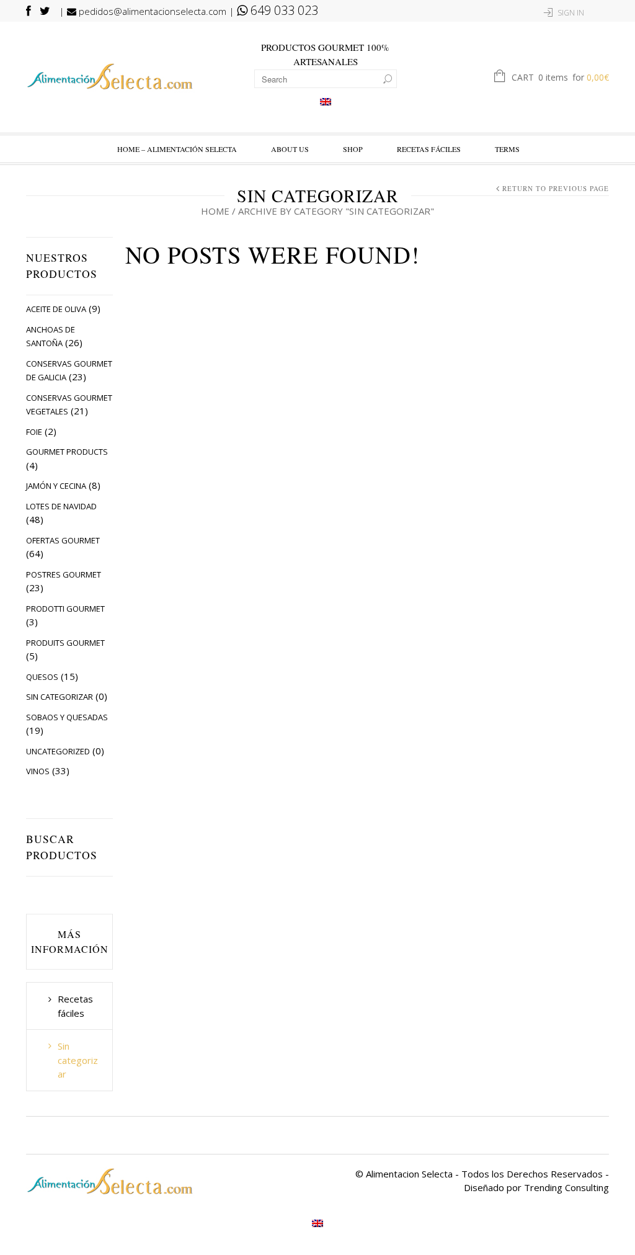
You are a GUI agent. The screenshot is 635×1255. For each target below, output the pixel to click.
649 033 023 (282, 10)
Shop (353, 149)
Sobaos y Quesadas (67, 717)
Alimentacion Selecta (409, 1174)
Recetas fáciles (429, 149)
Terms (507, 149)
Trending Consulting (566, 1187)
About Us (290, 149)
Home (215, 211)
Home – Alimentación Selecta (177, 149)
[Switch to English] (325, 101)
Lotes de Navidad (61, 506)
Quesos (42, 676)
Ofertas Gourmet (63, 540)
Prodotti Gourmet (65, 608)
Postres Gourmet (63, 574)
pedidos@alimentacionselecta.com (151, 11)
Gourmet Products (67, 451)
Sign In (570, 12)
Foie (34, 431)
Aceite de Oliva (56, 309)
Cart (560, 77)
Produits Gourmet (65, 642)
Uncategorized (58, 751)
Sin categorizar (59, 696)
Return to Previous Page (555, 188)
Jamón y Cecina (56, 485)
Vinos (38, 771)
